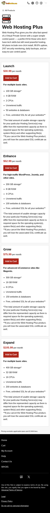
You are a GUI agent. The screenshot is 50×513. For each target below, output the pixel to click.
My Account (6, 451)
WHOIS (5, 467)
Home (4, 440)
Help (3, 456)
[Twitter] (28, 478)
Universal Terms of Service (11, 490)
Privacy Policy (7, 501)
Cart (3, 445)
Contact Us (6, 461)
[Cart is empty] (45, 3)
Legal (3, 497)
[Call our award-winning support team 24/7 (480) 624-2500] (37, 3)
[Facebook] (21, 478)
